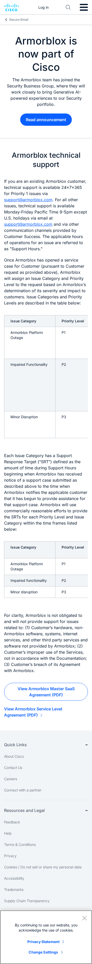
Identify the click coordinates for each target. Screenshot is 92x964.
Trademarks (14, 889)
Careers (10, 779)
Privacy (10, 856)
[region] (46, 937)
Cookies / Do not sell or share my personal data (43, 867)
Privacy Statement (43, 941)
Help (8, 833)
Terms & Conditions (20, 844)
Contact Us (13, 767)
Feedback (12, 822)
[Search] (68, 7)
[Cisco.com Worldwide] (11, 7)
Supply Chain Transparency (27, 901)
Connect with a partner (22, 790)
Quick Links (15, 744)
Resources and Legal (24, 810)
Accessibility (14, 878)
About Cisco (14, 756)
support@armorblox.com (28, 199)
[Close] (84, 918)
